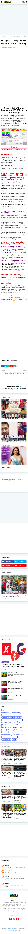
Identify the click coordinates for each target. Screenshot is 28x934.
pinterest (8, 565)
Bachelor (8, 710)
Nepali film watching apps (7, 724)
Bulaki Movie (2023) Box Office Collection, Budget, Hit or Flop (15, 682)
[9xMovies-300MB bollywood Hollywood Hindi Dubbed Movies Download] (4, 674)
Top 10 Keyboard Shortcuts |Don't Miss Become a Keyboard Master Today (20, 774)
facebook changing (6, 734)
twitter (21, 561)
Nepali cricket (21, 722)
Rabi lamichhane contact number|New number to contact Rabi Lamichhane (13, 442)
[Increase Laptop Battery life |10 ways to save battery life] (4, 697)
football (13, 734)
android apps (5, 732)
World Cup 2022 (17, 729)
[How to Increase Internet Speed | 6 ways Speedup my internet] (4, 690)
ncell (23, 734)
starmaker (14, 737)
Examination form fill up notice (8, 717)
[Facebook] (2, 366)
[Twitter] (5, 366)
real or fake (8, 737)
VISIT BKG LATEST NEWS (14, 297)
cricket (11, 732)
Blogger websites (5, 712)
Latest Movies (11, 720)
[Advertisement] (14, 19)
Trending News (8, 36)
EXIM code (19, 715)
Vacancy (4, 729)
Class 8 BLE (12, 715)
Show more (23, 397)
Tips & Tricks (14, 360)
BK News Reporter (13, 386)
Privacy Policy (14, 925)
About (12, 924)
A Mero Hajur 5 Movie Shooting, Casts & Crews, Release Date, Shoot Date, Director (13, 595)
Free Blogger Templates (14, 930)
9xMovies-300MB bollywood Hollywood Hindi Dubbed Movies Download (16, 674)
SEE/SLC (16, 724)
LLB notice (4, 720)
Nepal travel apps (12, 722)
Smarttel (4, 727)
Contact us (19, 924)
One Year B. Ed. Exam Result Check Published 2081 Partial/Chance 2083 (20, 814)
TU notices (15, 727)
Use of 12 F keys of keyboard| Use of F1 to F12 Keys (7, 774)
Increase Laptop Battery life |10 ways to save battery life (17, 696)
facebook (8, 561)
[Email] (14, 366)
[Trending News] (14, 584)
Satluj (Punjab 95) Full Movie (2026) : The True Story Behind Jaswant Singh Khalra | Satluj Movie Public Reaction (7, 814)
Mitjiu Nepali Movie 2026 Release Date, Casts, (13, 418)
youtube (21, 565)
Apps (3, 710)
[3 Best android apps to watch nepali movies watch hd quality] (14, 651)
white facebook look (6, 739)
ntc (3, 737)
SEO (21, 724)
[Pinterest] (11, 366)
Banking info (14, 710)
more (8, 360)
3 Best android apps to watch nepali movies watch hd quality (12, 665)
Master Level (19, 720)
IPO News (19, 717)
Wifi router (10, 729)
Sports (9, 727)
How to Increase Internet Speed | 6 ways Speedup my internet (16, 689)
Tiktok (20, 727)
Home (2, 36)
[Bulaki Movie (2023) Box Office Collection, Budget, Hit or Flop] (4, 683)
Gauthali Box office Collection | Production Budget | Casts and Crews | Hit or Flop (20, 759)
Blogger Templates (12, 928)
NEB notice (4, 722)
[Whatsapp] (8, 366)
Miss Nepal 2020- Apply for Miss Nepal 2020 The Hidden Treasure (13, 466)
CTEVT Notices (5, 715)
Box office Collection (15, 712)
